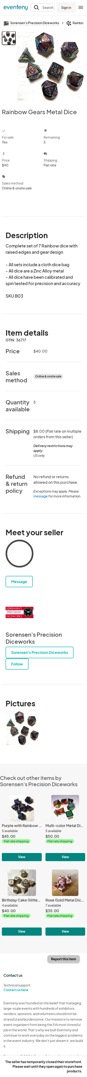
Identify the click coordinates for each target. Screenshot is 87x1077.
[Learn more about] (19, 554)
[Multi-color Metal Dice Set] (65, 828)
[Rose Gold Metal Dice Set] (65, 902)
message (40, 496)
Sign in (66, 7)
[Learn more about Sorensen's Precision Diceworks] (19, 612)
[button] (42, 7)
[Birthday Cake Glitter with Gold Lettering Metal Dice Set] (22, 902)
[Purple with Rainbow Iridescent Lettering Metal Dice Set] (22, 828)
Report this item (63, 959)
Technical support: (17, 987)
